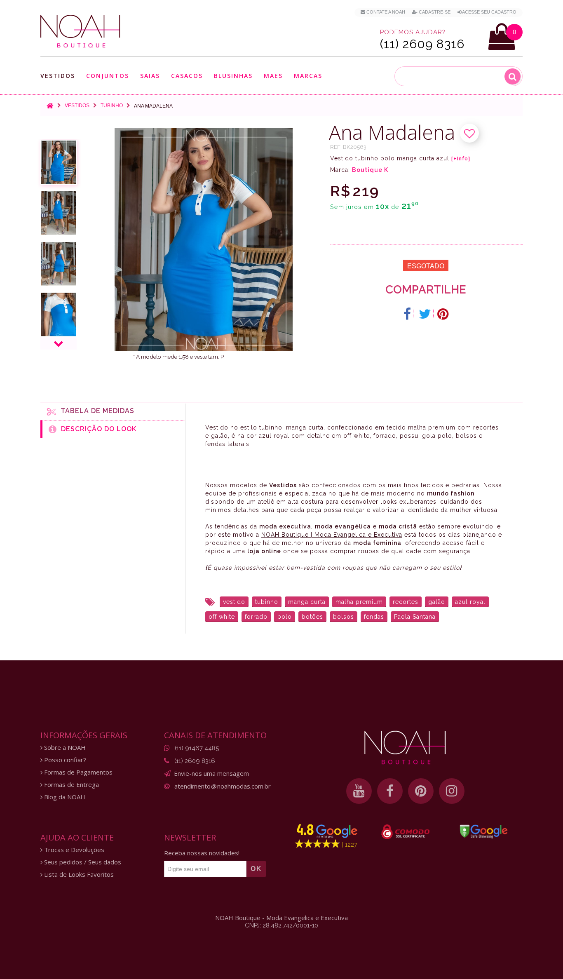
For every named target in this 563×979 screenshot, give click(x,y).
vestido (234, 602)
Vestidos (57, 76)
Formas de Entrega (70, 785)
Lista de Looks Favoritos (78, 874)
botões (312, 616)
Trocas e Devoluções (73, 850)
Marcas (308, 76)
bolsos (343, 616)
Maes (273, 76)
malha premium (359, 602)
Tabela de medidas (95, 411)
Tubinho (112, 105)
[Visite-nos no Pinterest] (421, 791)
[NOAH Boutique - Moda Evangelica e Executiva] (80, 31)
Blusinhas (233, 76)
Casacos (187, 76)
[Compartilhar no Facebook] (407, 314)
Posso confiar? (64, 760)
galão (436, 602)
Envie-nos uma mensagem (211, 773)
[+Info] (460, 159)
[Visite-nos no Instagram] (451, 791)
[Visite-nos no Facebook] (390, 791)
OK (256, 868)
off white (222, 616)
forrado (256, 616)
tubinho (266, 602)
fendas (374, 616)
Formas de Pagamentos (77, 772)
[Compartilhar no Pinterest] (442, 314)
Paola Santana (415, 616)
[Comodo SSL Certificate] (405, 831)
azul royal (470, 602)
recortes (405, 602)
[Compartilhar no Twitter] (425, 314)
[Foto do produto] (58, 162)
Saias (150, 76)
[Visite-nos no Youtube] (359, 791)
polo (284, 616)
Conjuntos (107, 76)
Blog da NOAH (63, 797)
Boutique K (370, 170)
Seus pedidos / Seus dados (81, 862)
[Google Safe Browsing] (484, 831)
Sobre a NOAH (64, 747)
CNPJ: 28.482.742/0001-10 (281, 925)
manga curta (307, 602)
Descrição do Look (96, 429)
